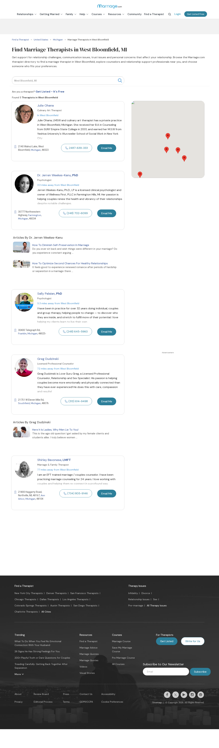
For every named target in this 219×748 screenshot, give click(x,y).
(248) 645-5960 (77, 331)
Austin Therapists (60, 605)
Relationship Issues (139, 599)
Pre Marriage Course (123, 657)
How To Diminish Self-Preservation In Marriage (60, 245)
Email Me (106, 148)
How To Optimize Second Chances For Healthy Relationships (70, 263)
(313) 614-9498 (78, 401)
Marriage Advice (89, 647)
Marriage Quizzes (89, 654)
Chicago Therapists (25, 599)
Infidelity (133, 593)
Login (177, 14)
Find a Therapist (24, 586)
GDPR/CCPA (86, 701)
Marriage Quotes (89, 660)
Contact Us (86, 694)
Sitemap (157, 702)
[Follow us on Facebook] (167, 694)
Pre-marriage (135, 605)
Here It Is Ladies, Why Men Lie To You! (55, 429)
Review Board (41, 694)
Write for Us (192, 641)
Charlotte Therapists (26, 611)
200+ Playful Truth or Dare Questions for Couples (42, 657)
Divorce (145, 593)
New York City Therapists (29, 593)
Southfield (24, 403)
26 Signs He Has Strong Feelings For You (37, 651)
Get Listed (166, 641)
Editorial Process (43, 701)
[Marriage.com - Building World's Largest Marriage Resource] (109, 6)
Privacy (19, 701)
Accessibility (108, 694)
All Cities (46, 611)
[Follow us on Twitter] (175, 694)
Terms (66, 701)
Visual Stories (87, 673)
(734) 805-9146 (77, 493)
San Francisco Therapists (84, 593)
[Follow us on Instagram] (192, 694)
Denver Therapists (56, 593)
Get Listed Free (195, 14)
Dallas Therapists (49, 599)
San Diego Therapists (85, 605)
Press (66, 694)
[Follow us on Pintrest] (200, 694)
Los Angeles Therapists (75, 599)
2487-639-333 (78, 148)
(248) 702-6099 (77, 213)
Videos (83, 666)
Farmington (34, 215)
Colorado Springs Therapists (31, 605)
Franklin (22, 333)
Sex (155, 599)
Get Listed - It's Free (50, 91)
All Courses (118, 664)
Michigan (36, 149)
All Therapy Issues (157, 605)
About (18, 694)
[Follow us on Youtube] (184, 694)
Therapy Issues (137, 586)
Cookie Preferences (112, 701)
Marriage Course (121, 641)
